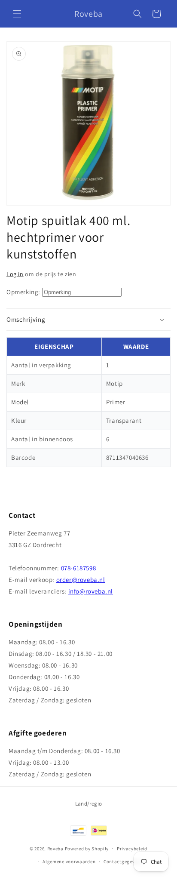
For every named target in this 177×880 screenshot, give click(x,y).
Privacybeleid (132, 849)
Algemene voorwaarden (69, 861)
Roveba (55, 848)
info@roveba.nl (90, 591)
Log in (15, 274)
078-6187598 (78, 568)
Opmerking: (23, 292)
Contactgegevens (123, 861)
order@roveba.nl (80, 579)
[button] (17, 13)
